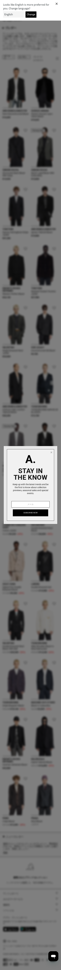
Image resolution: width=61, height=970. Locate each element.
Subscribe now (30, 513)
